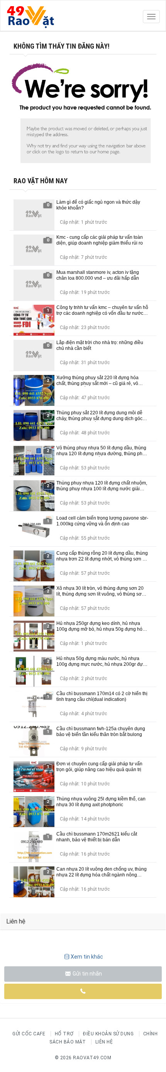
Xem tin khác (87, 957)
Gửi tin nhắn (86, 974)
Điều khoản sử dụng (108, 1034)
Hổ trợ (64, 1034)
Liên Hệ (104, 1042)
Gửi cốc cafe (28, 1034)
